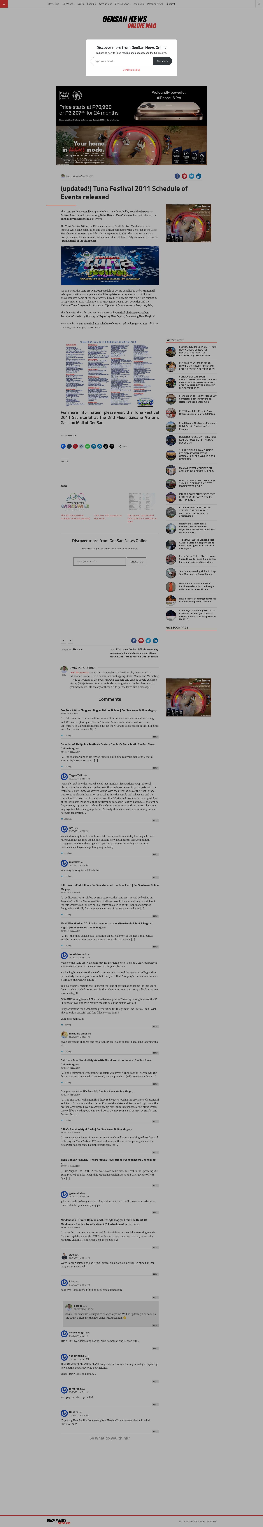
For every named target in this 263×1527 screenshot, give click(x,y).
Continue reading (131, 69)
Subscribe (162, 61)
